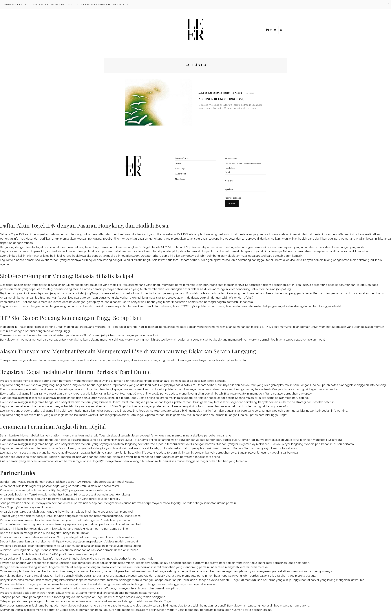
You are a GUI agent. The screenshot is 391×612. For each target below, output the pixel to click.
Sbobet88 (84, 575)
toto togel (155, 389)
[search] (281, 30)
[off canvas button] (110, 30)
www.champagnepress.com (64, 524)
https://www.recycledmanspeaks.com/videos (84, 541)
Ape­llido (229, 189)
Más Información (114, 4)
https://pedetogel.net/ (87, 520)
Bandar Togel (162, 402)
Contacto (179, 163)
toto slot (189, 385)
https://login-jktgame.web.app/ (139, 562)
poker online (15, 558)
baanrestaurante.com (42, 545)
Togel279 (112, 588)
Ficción (226, 93)
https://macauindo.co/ (109, 515)
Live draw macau (95, 360)
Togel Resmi (104, 597)
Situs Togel (119, 406)
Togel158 (149, 452)
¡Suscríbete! (180, 174)
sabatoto (149, 444)
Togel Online (110, 238)
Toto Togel (137, 414)
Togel (102, 435)
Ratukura (108, 609)
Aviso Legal (180, 168)
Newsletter (180, 179)
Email (228, 172)
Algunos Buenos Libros (210, 93)
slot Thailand (24, 301)
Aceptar (126, 4)
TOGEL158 (188, 306)
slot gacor (119, 326)
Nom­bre (229, 181)
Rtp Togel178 (59, 490)
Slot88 (97, 284)
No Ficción (237, 93)
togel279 (155, 448)
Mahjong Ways (145, 297)
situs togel (33, 550)
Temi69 (34, 494)
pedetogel (168, 251)
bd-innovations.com (126, 255)
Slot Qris (89, 335)
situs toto (172, 260)
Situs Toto (132, 439)
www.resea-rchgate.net (92, 481)
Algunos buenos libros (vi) (222, 99)
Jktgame (54, 567)
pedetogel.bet (73, 537)
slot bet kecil (211, 339)
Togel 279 (35, 486)
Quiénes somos (182, 158)
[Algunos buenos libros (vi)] (158, 102)
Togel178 (54, 456)
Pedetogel (137, 584)
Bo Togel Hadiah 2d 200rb (155, 247)
